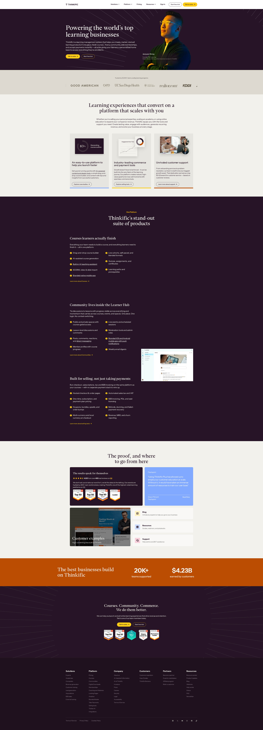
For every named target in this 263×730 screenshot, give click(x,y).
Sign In (162, 4)
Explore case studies (81, 184)
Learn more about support (166, 184)
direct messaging (84, 341)
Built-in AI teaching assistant (85, 264)
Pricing (139, 4)
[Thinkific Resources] (163, 527)
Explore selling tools (123, 184)
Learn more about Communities (80, 355)
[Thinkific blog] (163, 513)
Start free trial (175, 4)
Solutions (114, 4)
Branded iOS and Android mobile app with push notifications (119, 341)
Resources (150, 4)
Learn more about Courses (78, 281)
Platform (127, 4)
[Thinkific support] (163, 540)
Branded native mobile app (84, 275)
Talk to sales (189, 4)
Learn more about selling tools (80, 423)
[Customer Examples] (100, 527)
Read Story (186, 497)
